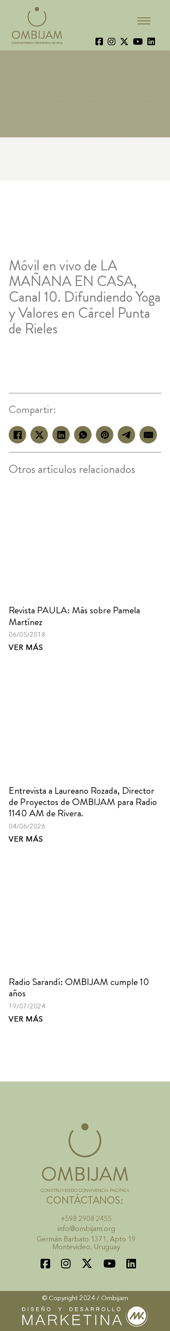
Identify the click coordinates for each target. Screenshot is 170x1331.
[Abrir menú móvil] (143, 20)
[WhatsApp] (83, 434)
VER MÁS (26, 648)
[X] (39, 434)
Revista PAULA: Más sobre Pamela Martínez (74, 615)
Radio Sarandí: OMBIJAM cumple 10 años (79, 987)
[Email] (148, 434)
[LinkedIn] (61, 434)
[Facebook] (17, 434)
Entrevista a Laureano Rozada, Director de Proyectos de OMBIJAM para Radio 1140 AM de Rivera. (83, 802)
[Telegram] (126, 434)
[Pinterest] (104, 434)
